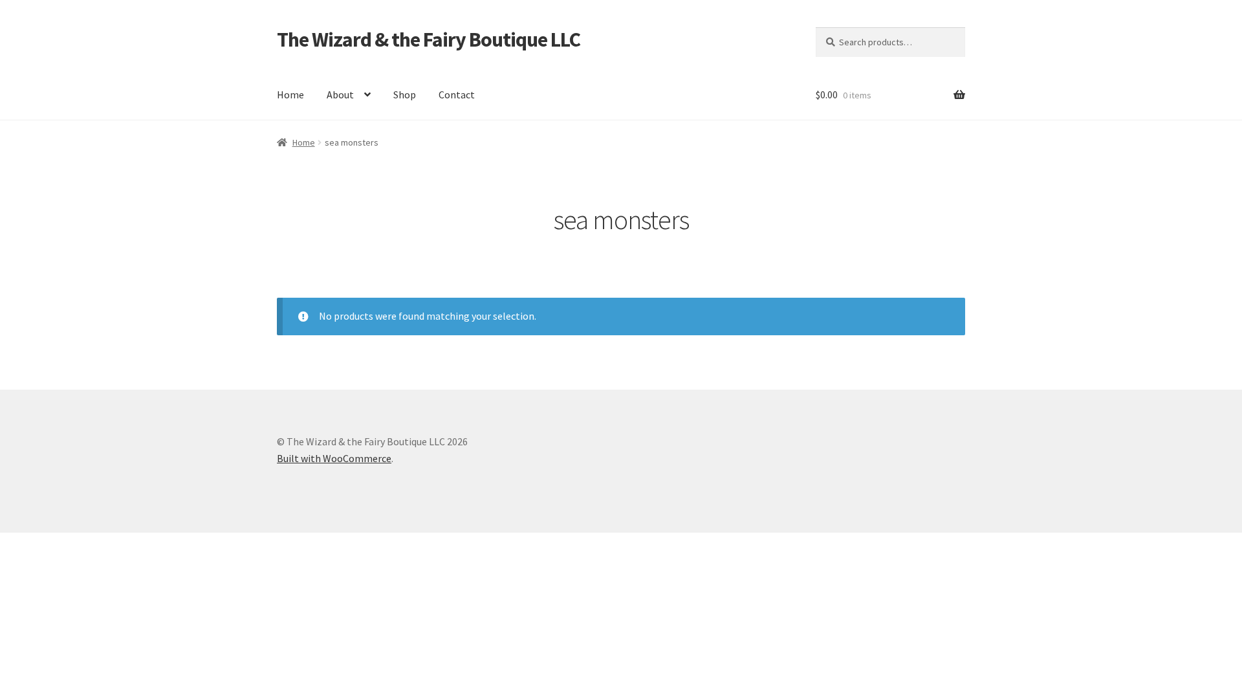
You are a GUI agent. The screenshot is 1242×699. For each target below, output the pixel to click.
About (340, 94)
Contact (457, 94)
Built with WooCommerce (334, 458)
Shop (404, 94)
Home (290, 94)
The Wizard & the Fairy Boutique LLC (428, 39)
